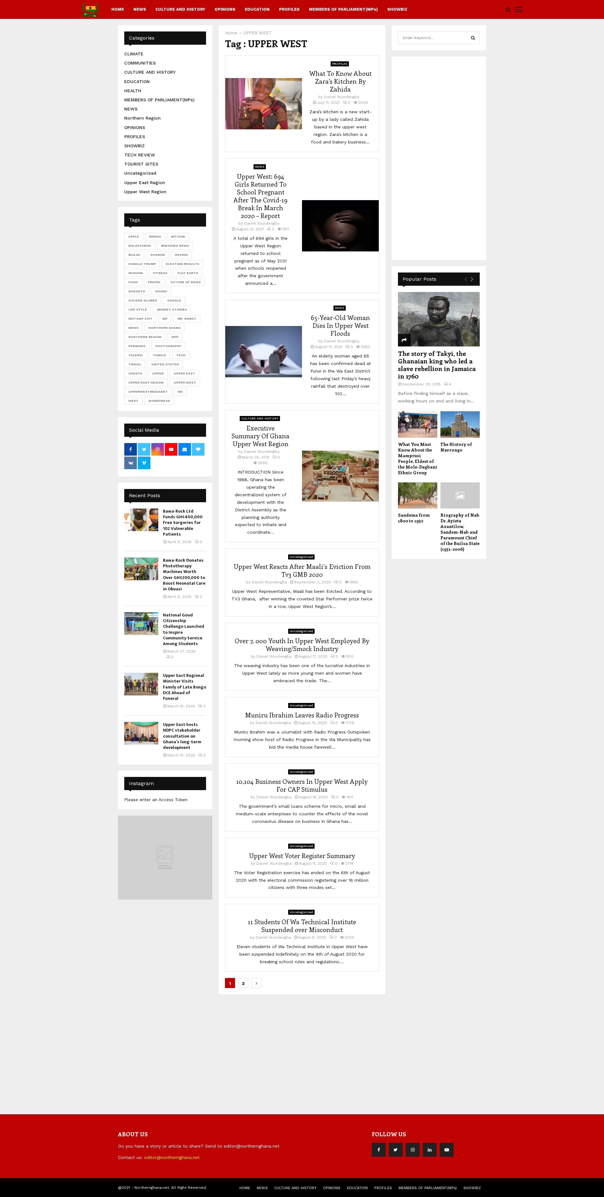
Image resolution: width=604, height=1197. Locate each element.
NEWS (139, 9)
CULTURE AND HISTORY (180, 9)
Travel (134, 364)
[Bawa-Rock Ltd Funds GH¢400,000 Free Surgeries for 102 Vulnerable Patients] (141, 520)
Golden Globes (142, 300)
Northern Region (142, 118)
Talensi (135, 355)
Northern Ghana (164, 327)
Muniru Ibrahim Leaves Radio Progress (302, 715)
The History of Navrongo (456, 447)
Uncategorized (301, 557)
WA (180, 391)
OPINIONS (225, 9)
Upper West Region (145, 191)
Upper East (184, 373)
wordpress (159, 400)
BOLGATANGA (139, 245)
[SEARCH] (473, 37)
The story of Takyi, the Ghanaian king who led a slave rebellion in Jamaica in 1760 (437, 364)
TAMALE (159, 355)
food (133, 282)
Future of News (186, 282)
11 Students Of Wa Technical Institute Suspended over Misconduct (302, 925)
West (133, 400)
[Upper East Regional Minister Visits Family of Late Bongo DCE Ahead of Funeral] (141, 684)
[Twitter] (396, 1150)
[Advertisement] (445, 157)
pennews (136, 346)
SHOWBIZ (397, 9)
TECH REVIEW (139, 154)
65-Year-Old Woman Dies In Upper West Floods (340, 325)
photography (168, 346)
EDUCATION (257, 9)
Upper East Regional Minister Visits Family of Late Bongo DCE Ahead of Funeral (184, 687)
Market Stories (172, 309)
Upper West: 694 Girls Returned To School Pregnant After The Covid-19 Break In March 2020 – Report (260, 196)
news (133, 327)
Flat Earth (187, 273)
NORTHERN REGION (144, 337)
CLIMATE (133, 53)
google (174, 300)
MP (164, 318)
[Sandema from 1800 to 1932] (417, 495)
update (135, 373)
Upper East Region (144, 182)
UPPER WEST (185, 382)
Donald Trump (142, 264)
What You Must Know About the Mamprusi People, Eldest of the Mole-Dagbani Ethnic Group (417, 458)
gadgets (136, 291)
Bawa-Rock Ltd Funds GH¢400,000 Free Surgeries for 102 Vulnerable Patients (183, 523)
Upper (158, 373)
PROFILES (289, 9)
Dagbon (157, 254)
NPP (174, 337)
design (181, 254)
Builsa (134, 254)
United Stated (165, 364)
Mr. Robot (186, 318)
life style (137, 309)
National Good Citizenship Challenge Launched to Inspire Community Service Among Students (183, 629)
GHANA (161, 291)
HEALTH (132, 90)
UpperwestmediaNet (148, 391)
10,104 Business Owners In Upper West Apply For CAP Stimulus (302, 785)
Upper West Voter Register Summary (302, 855)
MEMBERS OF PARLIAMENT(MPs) (343, 9)
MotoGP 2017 (140, 318)
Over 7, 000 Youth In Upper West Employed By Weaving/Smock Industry (302, 644)
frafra (154, 282)
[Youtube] (447, 1150)
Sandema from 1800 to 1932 (414, 518)
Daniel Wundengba (341, 97)
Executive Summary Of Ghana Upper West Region (260, 436)
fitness (160, 273)
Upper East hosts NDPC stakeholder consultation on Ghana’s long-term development (182, 736)
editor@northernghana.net (172, 1157)
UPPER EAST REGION (146, 382)
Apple (133, 236)
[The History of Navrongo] (460, 424)
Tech (181, 355)
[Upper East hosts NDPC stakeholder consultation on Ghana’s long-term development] (141, 733)
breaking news (175, 245)
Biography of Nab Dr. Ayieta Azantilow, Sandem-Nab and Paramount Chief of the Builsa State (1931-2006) (459, 532)
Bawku (155, 236)
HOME (117, 9)
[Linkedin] (430, 1150)
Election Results (182, 264)
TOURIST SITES (141, 163)
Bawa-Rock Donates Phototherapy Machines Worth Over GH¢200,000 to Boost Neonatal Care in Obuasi (184, 575)
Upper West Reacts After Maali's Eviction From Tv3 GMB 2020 (302, 570)
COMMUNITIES (140, 62)
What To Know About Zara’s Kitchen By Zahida (340, 81)
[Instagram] (413, 1150)
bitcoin (178, 236)
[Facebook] (379, 1150)
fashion (135, 273)
